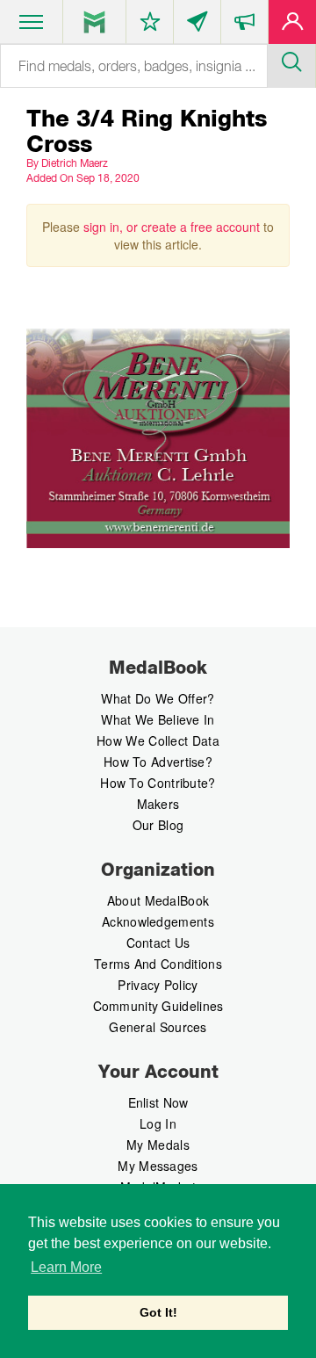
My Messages (158, 1165)
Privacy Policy (158, 984)
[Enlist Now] (292, 25)
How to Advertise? (158, 761)
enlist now (158, 1102)
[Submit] (291, 60)
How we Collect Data (158, 740)
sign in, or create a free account (171, 226)
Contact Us (158, 942)
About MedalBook (158, 900)
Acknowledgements (158, 921)
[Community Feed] (197, 25)
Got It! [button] (158, 1312)
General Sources (158, 1027)
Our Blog (158, 825)
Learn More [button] (66, 1267)
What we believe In (157, 719)
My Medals (158, 1144)
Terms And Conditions (158, 963)
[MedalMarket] (244, 25)
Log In (158, 1123)
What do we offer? (157, 698)
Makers (158, 804)
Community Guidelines (158, 1006)
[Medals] (94, 22)
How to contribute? (157, 782)
